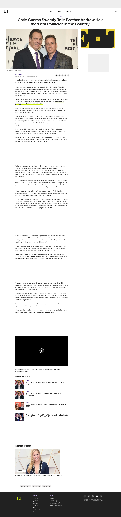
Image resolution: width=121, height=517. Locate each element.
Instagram (35, 497)
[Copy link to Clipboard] (68, 75)
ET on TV (35, 503)
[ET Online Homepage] (6, 11)
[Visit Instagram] (93, 493)
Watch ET (68, 11)
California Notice (54, 501)
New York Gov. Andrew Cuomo (36, 91)
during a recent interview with (39, 254)
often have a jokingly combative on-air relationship (39, 103)
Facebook (35, 495)
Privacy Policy (53, 497)
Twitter (35, 499)
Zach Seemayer (21, 75)
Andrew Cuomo (25, 483)
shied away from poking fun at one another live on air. (34, 309)
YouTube (35, 501)
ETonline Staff (36, 506)
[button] (41, 347)
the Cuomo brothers (49, 307)
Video (59, 11)
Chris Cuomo (20, 87)
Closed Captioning (55, 499)
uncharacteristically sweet (38, 89)
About (34, 504)
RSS (34, 508)
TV (60, 17)
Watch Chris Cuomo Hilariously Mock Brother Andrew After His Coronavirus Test (38, 368)
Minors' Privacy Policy (56, 503)
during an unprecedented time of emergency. (35, 195)
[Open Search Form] (116, 11)
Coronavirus (46, 483)
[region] (98, 38)
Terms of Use (53, 495)
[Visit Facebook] (84, 493)
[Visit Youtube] (97, 493)
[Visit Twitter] (88, 493)
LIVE (51, 11)
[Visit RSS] (101, 493)
